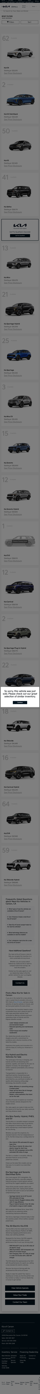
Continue (20, 702)
